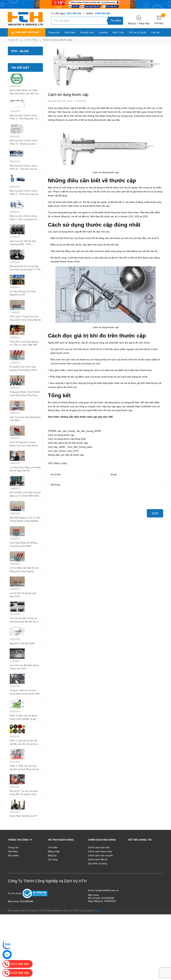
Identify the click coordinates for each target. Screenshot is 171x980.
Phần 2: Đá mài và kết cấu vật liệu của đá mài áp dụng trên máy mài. (24, 743)
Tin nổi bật (20, 67)
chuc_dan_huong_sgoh (79, 447)
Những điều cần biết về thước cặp (66, 455)
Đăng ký (132, 23)
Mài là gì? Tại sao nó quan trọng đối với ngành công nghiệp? (24, 794)
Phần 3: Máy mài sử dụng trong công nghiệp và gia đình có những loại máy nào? (25, 718)
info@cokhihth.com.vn (107, 890)
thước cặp (68, 108)
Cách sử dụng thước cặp (61, 435)
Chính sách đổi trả (97, 859)
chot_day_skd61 (56, 447)
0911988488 (26, 901)
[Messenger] (7, 954)
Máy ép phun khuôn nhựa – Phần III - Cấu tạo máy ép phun (24, 168)
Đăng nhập (144, 23)
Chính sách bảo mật (98, 847)
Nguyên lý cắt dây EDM (22, 643)
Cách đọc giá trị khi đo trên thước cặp (68, 442)
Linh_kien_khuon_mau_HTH (63, 451)
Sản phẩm (13, 855)
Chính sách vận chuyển (100, 855)
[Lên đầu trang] (164, 962)
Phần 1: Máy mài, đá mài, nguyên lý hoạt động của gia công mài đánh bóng (25, 769)
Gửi (155, 513)
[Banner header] (85, 4)
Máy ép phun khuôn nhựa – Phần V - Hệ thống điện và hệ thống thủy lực (25, 118)
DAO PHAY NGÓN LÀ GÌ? (23, 816)
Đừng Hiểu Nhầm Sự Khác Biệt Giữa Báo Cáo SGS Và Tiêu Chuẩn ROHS (24, 93)
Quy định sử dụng (97, 863)
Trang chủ (13, 847)
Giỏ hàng (53, 859)
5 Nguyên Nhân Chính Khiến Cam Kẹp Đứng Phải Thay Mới (25, 395)
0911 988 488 (74, 13)
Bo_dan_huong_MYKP (89, 431)
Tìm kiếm (115, 20)
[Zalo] (7, 944)
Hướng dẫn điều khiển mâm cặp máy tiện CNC (87, 416)
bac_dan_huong (66, 431)
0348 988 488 (102, 13)
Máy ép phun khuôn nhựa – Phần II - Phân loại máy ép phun (24, 194)
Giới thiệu (13, 851)
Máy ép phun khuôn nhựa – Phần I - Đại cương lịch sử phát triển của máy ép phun (24, 219)
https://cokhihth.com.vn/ (147, 406)
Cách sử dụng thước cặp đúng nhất (67, 438)
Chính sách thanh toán (100, 851)
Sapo (97, 910)
